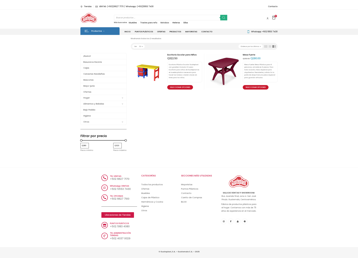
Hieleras (176, 22)
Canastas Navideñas (94, 73)
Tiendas (88, 6)
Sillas (185, 22)
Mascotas (88, 80)
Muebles (133, 22)
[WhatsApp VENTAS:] (104, 188)
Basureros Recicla (92, 62)
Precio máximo (120, 150)
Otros (86, 121)
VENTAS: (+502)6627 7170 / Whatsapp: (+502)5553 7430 (126, 6)
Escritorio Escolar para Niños (182, 54)
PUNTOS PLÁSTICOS (119, 223)
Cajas (86, 67)
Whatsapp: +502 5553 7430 (264, 31)
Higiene (87, 115)
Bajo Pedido (89, 109)
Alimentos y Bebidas (93, 103)
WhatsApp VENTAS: (119, 186)
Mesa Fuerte (249, 54)
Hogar (86, 97)
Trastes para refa (148, 22)
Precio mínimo (86, 150)
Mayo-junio (89, 86)
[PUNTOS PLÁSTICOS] (104, 225)
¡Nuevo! (87, 56)
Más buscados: (120, 22)
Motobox (165, 22)
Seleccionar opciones (180, 87)
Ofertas (87, 92)
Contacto (273, 6)
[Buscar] (223, 17)
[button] (274, 18)
